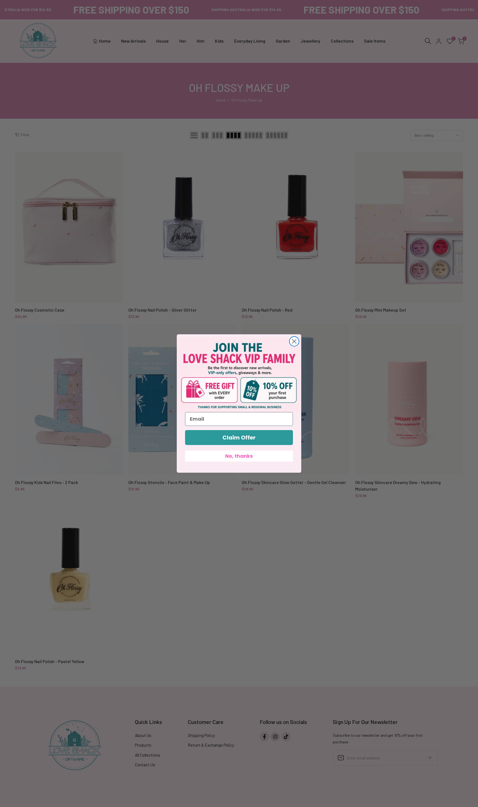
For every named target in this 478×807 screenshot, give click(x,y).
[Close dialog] (294, 341)
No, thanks (239, 455)
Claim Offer (239, 437)
